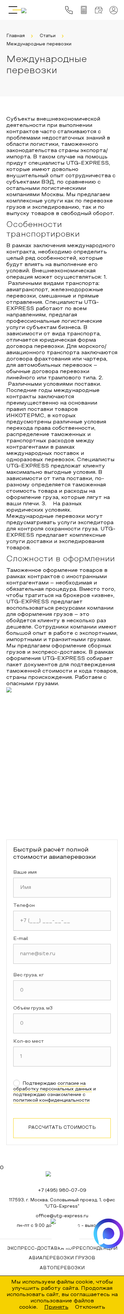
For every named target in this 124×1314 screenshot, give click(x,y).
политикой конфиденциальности (51, 1100)
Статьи (48, 36)
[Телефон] (62, 921)
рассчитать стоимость (62, 1128)
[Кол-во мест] (62, 1057)
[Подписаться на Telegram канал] (65, 1233)
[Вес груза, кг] (62, 990)
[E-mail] (62, 954)
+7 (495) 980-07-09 (62, 1190)
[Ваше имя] (62, 888)
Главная (15, 36)
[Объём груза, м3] (62, 1023)
